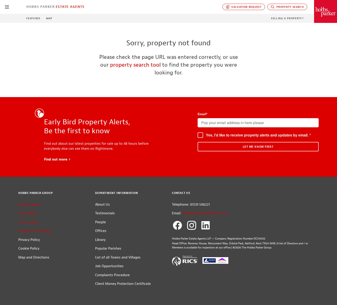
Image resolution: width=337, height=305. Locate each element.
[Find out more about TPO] (215, 261)
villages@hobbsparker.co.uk (204, 213)
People (100, 222)
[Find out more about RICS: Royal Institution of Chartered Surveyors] (185, 261)
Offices (100, 231)
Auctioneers (27, 213)
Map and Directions (33, 257)
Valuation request (245, 6)
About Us (102, 204)
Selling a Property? (287, 18)
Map (49, 18)
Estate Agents (70, 7)
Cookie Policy (28, 248)
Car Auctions (28, 222)
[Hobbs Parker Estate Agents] (325, 11)
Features (33, 18)
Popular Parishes (108, 248)
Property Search (289, 6)
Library (100, 240)
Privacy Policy (29, 240)
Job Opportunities (109, 266)
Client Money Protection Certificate (123, 284)
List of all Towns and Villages (118, 257)
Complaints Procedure (112, 275)
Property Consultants (35, 231)
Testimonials (105, 213)
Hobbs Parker (40, 7)
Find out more (57, 159)
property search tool (135, 64)
